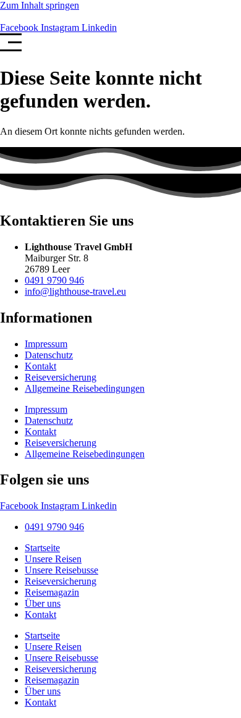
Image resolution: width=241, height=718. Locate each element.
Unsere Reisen (53, 559)
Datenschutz (49, 355)
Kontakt (40, 366)
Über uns (43, 603)
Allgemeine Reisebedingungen (85, 388)
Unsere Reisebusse (61, 570)
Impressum (46, 344)
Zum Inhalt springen (39, 5)
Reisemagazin (52, 592)
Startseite (42, 548)
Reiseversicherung (60, 377)
